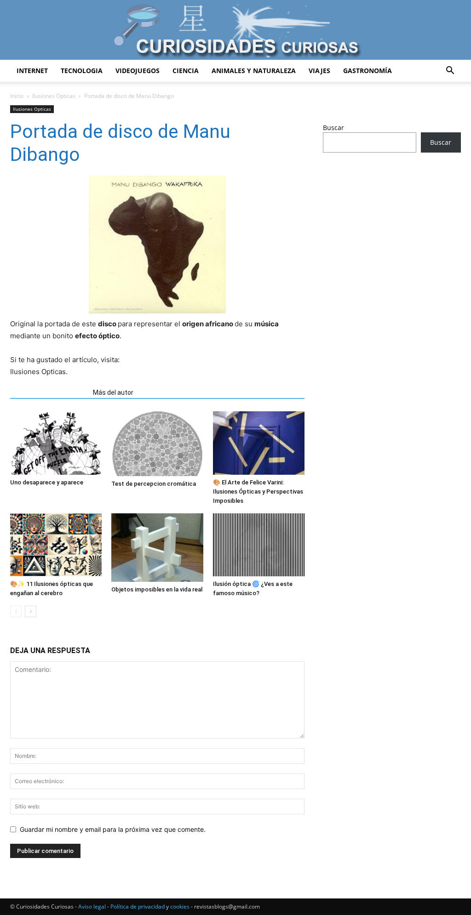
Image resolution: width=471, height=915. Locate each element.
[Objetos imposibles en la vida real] (157, 547)
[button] (450, 71)
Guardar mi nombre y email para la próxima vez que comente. (113, 829)
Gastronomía (367, 70)
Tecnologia (82, 70)
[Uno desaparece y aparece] (56, 442)
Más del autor (113, 392)
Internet (32, 70)
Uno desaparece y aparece (46, 482)
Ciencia (185, 70)
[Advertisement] (392, 232)
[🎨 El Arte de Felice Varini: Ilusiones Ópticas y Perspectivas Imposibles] (258, 442)
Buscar (333, 127)
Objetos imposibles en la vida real (156, 589)
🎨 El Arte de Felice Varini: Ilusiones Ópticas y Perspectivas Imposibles (258, 491)
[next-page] (30, 611)
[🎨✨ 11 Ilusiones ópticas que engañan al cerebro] (56, 544)
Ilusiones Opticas (53, 96)
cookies (180, 906)
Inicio (16, 96)
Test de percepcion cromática (153, 483)
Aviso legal (92, 906)
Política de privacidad (137, 906)
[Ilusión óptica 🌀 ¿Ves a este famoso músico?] (258, 544)
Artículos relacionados (49, 392)
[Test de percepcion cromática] (157, 443)
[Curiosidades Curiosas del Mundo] (235, 30)
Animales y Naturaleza (254, 70)
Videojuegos (137, 70)
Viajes (319, 70)
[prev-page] (16, 611)
